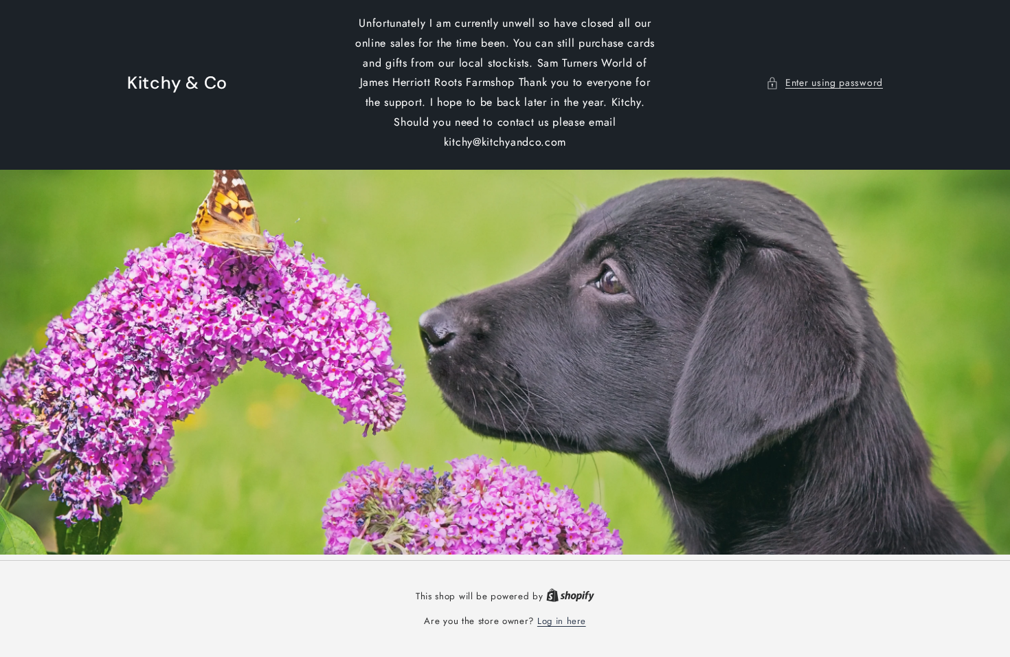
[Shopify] (570, 596)
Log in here (561, 620)
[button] (824, 82)
